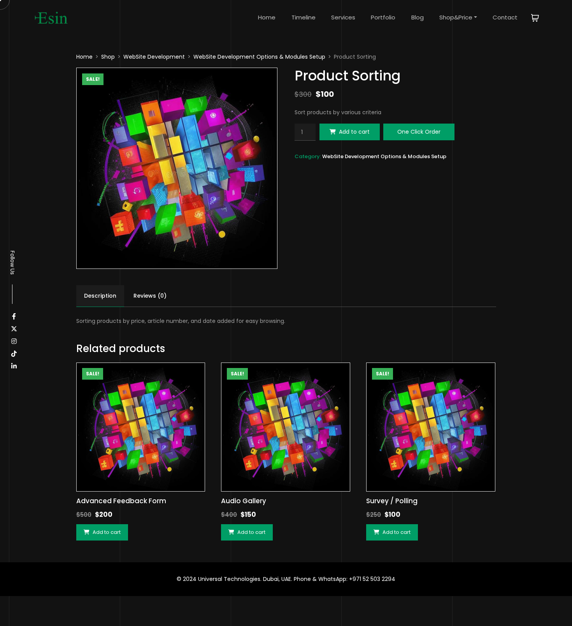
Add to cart (354, 132)
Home (266, 17)
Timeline (303, 17)
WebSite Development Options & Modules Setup (259, 57)
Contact (505, 17)
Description (100, 296)
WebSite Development (154, 57)
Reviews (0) (150, 296)
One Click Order (418, 132)
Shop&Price (455, 17)
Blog (417, 17)
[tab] (100, 296)
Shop (108, 57)
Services (343, 17)
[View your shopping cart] (535, 17)
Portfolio (383, 17)
